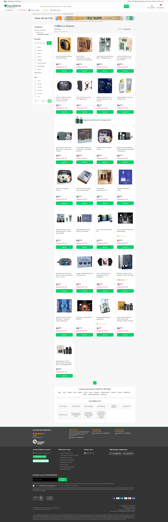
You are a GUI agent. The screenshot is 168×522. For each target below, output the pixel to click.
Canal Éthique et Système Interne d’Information (122, 511)
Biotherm (96, 392)
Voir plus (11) (37, 72)
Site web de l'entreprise (67, 467)
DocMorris (37, 14)
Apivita (91, 392)
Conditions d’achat (130, 508)
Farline (85, 392)
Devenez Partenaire (66, 462)
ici (44, 490)
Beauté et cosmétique (47, 14)
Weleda (70, 392)
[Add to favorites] (72, 35)
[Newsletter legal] (34, 485)
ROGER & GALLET (105, 392)
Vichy (64, 392)
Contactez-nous (39, 457)
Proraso (120, 392)
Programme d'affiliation (67, 460)
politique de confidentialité (47, 485)
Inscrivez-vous (63, 479)
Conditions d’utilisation (129, 507)
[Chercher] (126, 6)
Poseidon (113, 392)
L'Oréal (84, 394)
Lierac (59, 392)
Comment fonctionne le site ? (69, 455)
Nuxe (75, 392)
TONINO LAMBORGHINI (93, 394)
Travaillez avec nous (66, 458)
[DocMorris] (12, 6)
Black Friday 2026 (65, 469)
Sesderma (104, 394)
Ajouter (64, 71)
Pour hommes (57, 14)
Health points (64, 464)
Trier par (120, 29)
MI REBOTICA (127, 392)
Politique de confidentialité (128, 505)
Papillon (80, 392)
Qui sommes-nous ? (66, 453)
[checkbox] (43, 47)
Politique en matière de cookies (127, 510)
